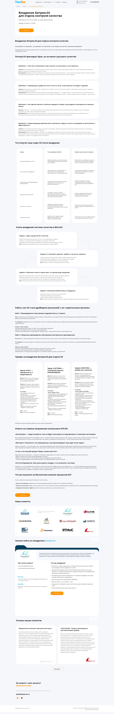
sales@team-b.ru (23, 694)
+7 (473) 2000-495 (94, 2)
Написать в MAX (81, 3)
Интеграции (58, 2)
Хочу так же (57, 593)
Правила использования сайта (92, 709)
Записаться (22, 495)
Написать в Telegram (82, 1)
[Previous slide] (92, 539)
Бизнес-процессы (47, 2)
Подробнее (26, 30)
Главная (18, 6)
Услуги (24, 6)
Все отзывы (57, 669)
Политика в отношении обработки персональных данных (86, 708)
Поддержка (64, 2)
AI (53, 2)
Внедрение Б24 (39, 2)
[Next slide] (97, 539)
